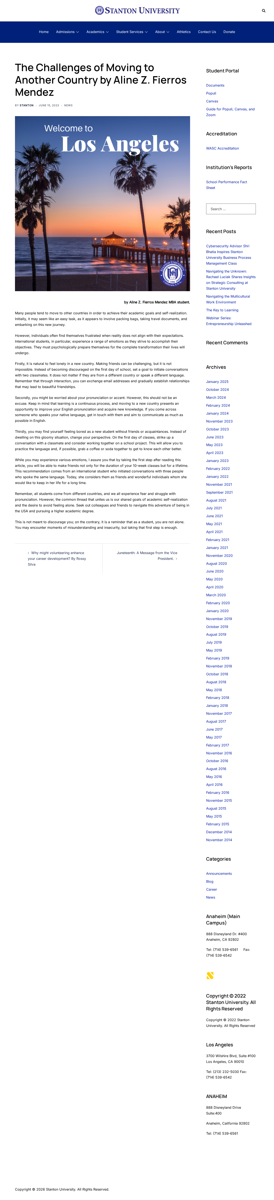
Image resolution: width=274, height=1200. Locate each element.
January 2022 (217, 476)
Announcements (219, 873)
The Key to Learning (222, 310)
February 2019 (217, 658)
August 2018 (216, 682)
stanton (27, 105)
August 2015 (216, 808)
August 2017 (216, 721)
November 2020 (219, 555)
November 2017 (219, 713)
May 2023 (214, 445)
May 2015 (214, 816)
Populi (211, 93)
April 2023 (214, 453)
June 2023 (214, 437)
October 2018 (217, 674)
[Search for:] (231, 209)
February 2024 (218, 405)
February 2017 (217, 745)
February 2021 (217, 540)
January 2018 (217, 705)
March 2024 (216, 397)
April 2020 (214, 587)
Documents (215, 85)
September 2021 (219, 492)
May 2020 (214, 579)
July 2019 (214, 642)
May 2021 (214, 524)
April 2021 (214, 532)
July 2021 (214, 508)
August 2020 (216, 563)
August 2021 (216, 500)
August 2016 (216, 769)
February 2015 (217, 824)
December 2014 (219, 832)
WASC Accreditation (222, 148)
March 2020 (216, 595)
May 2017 (214, 737)
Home (44, 32)
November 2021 (219, 484)
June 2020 (214, 571)
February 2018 (217, 697)
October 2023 (217, 429)
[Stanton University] (137, 10)
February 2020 (218, 603)
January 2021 (217, 547)
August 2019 (216, 634)
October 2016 (217, 761)
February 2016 (217, 792)
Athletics (184, 32)
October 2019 (217, 627)
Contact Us (207, 32)
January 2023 (217, 460)
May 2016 (214, 777)
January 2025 (217, 381)
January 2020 (217, 611)
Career (211, 889)
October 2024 (217, 389)
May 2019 (214, 650)
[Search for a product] (263, 10)
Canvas (212, 101)
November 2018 (219, 666)
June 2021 (214, 516)
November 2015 (219, 800)
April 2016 (214, 784)
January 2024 (217, 413)
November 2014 (219, 840)
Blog (209, 881)
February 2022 (218, 468)
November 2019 (219, 619)
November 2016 (219, 753)
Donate (229, 32)
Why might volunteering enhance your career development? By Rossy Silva (57, 558)
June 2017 (214, 729)
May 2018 (214, 690)
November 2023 (219, 421)
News (68, 105)
